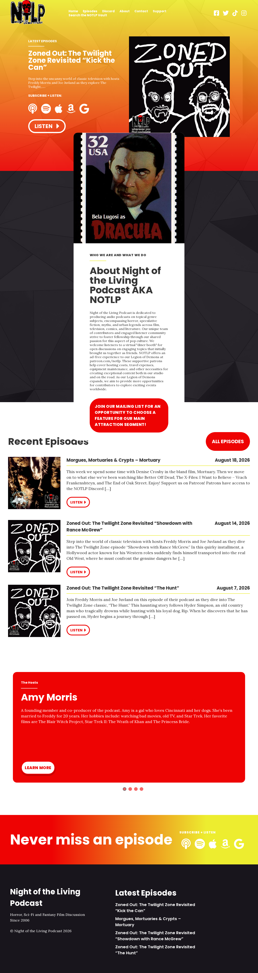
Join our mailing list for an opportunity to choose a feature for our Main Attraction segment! (128, 415)
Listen (44, 126)
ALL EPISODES (228, 441)
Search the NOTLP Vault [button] (88, 15)
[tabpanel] (129, 87)
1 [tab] (124, 789)
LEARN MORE (38, 768)
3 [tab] (136, 789)
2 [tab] (130, 789)
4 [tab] (141, 789)
